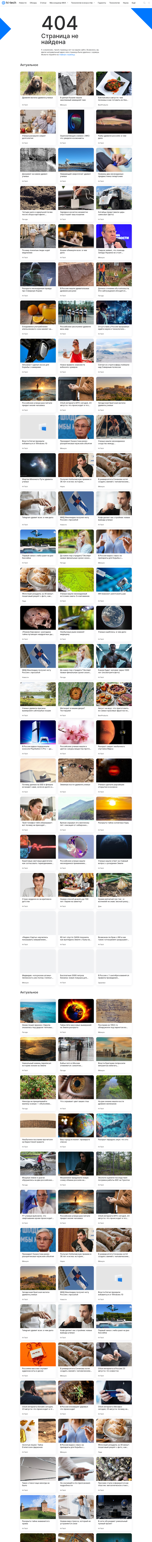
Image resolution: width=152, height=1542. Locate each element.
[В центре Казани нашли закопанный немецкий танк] (76, 89)
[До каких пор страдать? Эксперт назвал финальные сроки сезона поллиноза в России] (76, 547)
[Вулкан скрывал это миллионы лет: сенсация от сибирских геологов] (76, 814)
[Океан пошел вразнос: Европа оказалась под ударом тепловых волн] (38, 1246)
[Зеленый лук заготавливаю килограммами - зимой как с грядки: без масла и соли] (38, 1005)
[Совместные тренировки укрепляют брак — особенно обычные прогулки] (76, 1043)
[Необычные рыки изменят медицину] (76, 624)
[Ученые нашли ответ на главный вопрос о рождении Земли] (114, 853)
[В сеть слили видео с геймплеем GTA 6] (114, 1120)
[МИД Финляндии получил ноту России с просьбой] (76, 509)
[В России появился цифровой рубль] (38, 1043)
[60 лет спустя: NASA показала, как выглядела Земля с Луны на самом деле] (76, 929)
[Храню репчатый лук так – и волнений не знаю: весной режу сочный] (114, 891)
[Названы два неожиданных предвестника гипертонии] (114, 166)
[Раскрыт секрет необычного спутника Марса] (114, 738)
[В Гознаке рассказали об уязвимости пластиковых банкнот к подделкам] (38, 1196)
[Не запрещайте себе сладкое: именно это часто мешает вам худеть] (114, 1043)
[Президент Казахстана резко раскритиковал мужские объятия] (76, 433)
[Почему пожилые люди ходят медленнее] (38, 242)
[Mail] (3, 3)
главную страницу (67, 54)
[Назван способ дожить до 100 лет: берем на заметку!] (76, 891)
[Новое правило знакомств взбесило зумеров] (76, 356)
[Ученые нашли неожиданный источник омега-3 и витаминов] (76, 585)
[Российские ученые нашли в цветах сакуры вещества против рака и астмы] (76, 738)
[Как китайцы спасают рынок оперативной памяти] (76, 1158)
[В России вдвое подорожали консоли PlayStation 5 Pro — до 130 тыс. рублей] (38, 738)
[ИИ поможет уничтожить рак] (114, 585)
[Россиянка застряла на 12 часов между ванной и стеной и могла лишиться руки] (114, 1158)
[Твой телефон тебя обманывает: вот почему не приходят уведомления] (38, 814)
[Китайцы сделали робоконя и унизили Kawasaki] (76, 1082)
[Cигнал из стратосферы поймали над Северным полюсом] (114, 356)
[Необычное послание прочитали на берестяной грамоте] (38, 1360)
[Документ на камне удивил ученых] (38, 166)
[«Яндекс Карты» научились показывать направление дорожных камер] (38, 929)
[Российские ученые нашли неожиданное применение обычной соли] (76, 853)
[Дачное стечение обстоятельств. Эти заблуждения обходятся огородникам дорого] (114, 280)
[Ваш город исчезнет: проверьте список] (76, 1360)
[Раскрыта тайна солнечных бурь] (114, 814)
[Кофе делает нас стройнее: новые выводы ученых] (114, 509)
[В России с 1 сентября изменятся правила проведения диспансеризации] (114, 967)
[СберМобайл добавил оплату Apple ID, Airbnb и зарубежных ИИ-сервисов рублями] (114, 1082)
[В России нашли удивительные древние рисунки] (76, 280)
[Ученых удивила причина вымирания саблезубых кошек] (38, 700)
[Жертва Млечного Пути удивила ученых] (38, 471)
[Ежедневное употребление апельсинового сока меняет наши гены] (38, 318)
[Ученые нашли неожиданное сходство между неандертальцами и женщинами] (114, 433)
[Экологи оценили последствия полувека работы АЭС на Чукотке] (114, 1398)
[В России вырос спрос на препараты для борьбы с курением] (114, 547)
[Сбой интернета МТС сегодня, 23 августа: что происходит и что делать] (76, 395)
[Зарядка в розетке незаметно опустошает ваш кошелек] (76, 204)
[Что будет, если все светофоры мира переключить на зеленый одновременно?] (38, 1120)
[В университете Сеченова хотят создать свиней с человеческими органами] (114, 471)
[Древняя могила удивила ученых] (38, 89)
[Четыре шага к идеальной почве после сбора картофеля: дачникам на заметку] (38, 204)
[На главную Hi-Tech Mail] (10, 3)
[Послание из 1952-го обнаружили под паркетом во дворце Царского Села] (114, 1246)
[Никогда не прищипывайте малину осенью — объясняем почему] (38, 1322)
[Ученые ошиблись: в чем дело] (114, 624)
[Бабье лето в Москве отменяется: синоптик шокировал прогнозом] (76, 1284)
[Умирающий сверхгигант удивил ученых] (76, 166)
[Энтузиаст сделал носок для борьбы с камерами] (38, 356)
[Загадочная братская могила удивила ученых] (114, 395)
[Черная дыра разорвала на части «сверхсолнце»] (76, 1005)
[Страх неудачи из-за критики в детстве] (38, 891)
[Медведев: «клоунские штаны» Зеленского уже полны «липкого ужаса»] (38, 967)
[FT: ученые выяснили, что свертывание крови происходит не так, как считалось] (38, 1437)
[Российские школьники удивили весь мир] (76, 318)
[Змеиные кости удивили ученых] (76, 776)
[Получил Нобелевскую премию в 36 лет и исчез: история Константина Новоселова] (76, 471)
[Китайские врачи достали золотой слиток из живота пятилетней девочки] (38, 1158)
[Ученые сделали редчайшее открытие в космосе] (114, 776)
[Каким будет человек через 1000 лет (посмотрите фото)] (114, 662)
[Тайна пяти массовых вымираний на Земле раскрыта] (76, 1246)
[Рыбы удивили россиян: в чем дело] (114, 128)
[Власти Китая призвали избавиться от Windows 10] (38, 433)
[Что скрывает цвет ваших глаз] (76, 1322)
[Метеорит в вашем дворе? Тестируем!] (76, 700)
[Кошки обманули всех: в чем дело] (76, 242)
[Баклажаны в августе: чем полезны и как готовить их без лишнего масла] (114, 89)
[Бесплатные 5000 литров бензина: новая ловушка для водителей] (76, 967)
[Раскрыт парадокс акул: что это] (114, 1360)
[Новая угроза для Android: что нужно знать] (76, 1120)
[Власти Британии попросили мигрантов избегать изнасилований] (114, 1284)
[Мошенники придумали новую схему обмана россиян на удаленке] (76, 1398)
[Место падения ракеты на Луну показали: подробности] (114, 1005)
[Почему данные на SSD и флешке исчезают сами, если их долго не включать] (38, 776)
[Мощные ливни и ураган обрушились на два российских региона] (38, 1398)
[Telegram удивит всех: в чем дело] (38, 509)
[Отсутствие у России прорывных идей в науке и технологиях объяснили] (114, 318)
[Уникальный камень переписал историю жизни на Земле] (38, 1284)
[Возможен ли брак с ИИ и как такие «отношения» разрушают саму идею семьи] (114, 929)
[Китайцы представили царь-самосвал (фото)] (114, 204)
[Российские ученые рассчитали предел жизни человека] (38, 395)
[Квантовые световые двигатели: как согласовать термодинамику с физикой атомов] (38, 853)
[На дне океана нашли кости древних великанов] (114, 1322)
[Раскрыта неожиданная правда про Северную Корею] (38, 280)
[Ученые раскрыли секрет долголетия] (38, 128)
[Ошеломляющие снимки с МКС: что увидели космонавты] (76, 128)
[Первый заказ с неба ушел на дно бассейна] (38, 547)
